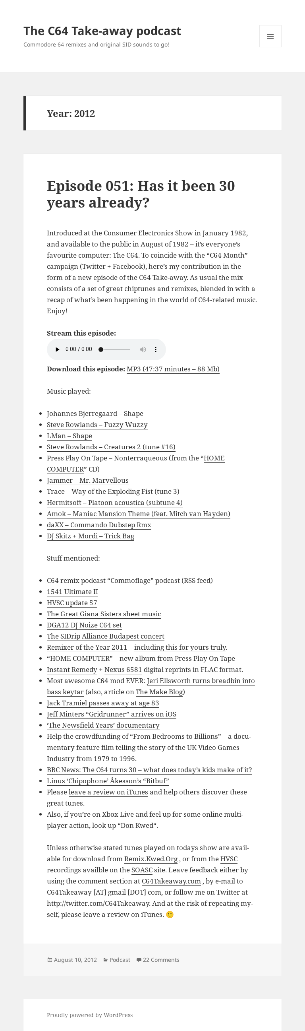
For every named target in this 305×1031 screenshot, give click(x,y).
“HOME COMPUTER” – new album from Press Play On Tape (141, 658)
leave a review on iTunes (108, 791)
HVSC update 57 (72, 602)
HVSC (228, 858)
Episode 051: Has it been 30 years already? (141, 194)
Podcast (120, 959)
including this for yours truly (180, 647)
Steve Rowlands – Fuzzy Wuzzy (97, 424)
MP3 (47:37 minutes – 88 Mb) (173, 368)
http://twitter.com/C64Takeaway (98, 903)
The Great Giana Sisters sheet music (104, 613)
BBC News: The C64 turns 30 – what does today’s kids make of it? (149, 769)
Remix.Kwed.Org (151, 858)
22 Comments (161, 959)
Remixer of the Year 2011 (87, 647)
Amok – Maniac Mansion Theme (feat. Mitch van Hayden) (138, 513)
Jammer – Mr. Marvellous (88, 480)
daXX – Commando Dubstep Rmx (99, 524)
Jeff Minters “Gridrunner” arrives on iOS (111, 713)
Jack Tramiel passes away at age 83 (103, 702)
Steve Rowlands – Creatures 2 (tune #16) (111, 446)
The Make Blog (159, 691)
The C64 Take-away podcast (102, 30)
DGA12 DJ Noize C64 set (84, 624)
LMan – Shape (69, 435)
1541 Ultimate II (72, 591)
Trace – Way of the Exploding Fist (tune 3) (113, 491)
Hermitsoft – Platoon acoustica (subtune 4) (115, 502)
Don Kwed (137, 825)
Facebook (128, 266)
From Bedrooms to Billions (175, 736)
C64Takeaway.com (171, 880)
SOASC (141, 869)
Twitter (94, 266)
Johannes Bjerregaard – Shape (95, 413)
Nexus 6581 (123, 669)
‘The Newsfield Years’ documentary (103, 725)
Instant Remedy (72, 669)
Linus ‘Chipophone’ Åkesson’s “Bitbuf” (108, 780)
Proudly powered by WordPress (90, 1015)
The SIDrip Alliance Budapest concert (105, 636)
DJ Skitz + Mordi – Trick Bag (90, 535)
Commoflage (130, 580)
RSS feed (197, 580)
